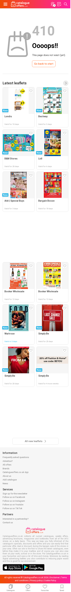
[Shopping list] (59, 4)
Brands (6, 468)
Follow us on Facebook (14, 497)
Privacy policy (36, 580)
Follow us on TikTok (12, 508)
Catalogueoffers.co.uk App (16, 472)
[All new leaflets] (65, 83)
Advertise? (8, 461)
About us (7, 476)
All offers (7, 464)
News (5, 483)
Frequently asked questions (16, 457)
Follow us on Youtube (13, 504)
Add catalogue (10, 479)
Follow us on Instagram (14, 501)
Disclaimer (54, 577)
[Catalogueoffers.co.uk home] (20, 4)
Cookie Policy (50, 580)
